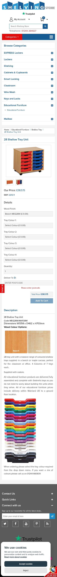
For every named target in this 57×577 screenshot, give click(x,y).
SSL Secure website (50, 571)
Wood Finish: (10, 208)
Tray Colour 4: (10, 254)
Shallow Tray (37, 130)
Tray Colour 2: (10, 231)
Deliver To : (10, 277)
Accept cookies (25, 564)
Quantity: (8, 266)
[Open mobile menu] (51, 37)
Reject (25, 570)
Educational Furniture (16, 110)
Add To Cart (42, 300)
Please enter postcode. (30, 288)
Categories (11, 36)
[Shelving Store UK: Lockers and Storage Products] (28, 5)
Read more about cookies (15, 557)
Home (6, 130)
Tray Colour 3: (10, 243)
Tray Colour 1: (10, 220)
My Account (20, 19)
